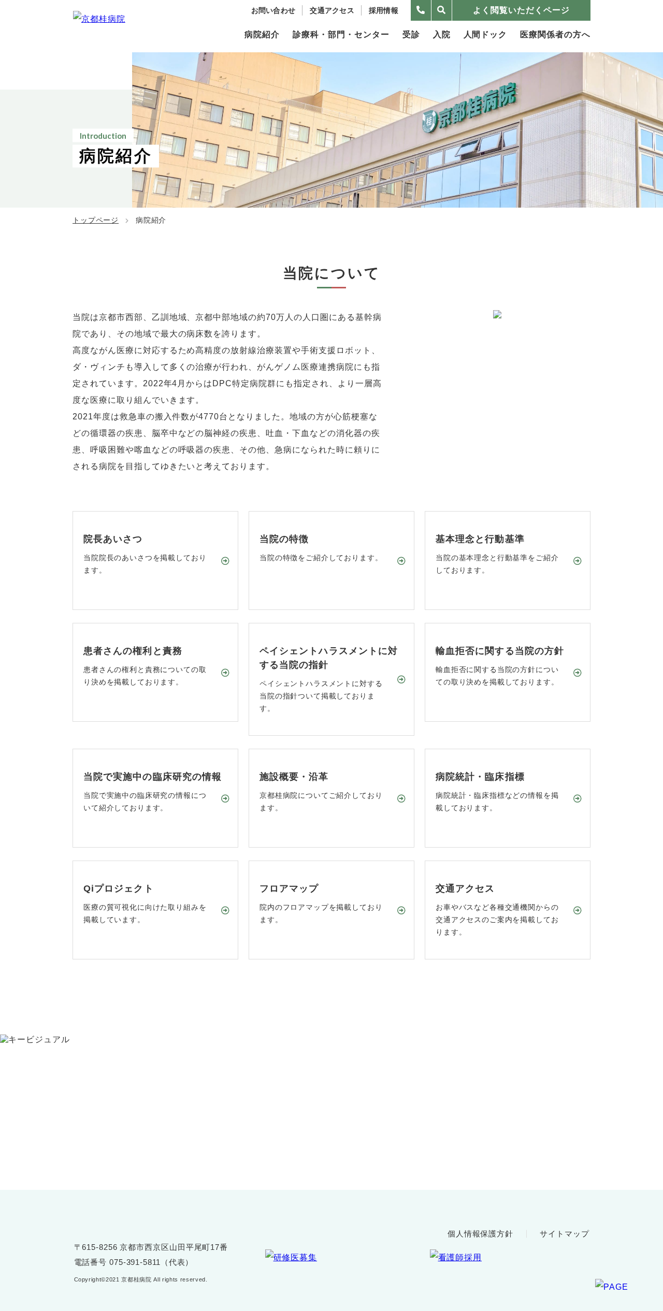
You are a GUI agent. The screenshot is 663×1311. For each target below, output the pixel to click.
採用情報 (383, 10)
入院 (442, 34)
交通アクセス (332, 10)
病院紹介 (262, 34)
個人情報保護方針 (480, 1233)
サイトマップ (564, 1233)
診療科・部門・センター (341, 34)
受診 (411, 34)
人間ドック (486, 34)
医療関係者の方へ (555, 34)
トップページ (96, 220)
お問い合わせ (273, 10)
